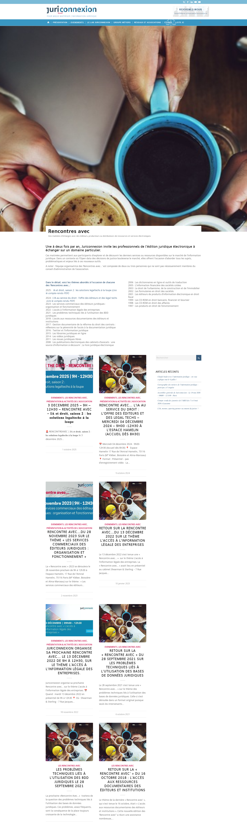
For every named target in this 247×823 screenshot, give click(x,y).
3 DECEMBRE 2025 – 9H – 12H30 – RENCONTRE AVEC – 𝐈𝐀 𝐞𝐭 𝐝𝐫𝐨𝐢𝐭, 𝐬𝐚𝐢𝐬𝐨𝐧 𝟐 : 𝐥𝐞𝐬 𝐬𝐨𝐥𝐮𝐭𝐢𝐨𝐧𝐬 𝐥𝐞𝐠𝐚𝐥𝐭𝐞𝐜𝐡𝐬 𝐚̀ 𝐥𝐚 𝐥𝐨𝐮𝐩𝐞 (69, 414)
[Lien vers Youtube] (195, 2)
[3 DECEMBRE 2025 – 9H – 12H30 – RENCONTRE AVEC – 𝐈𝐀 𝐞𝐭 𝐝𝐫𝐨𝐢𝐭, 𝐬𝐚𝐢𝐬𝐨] (69, 374)
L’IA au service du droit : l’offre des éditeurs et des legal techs (85, 297)
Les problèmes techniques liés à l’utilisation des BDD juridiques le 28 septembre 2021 (69, 778)
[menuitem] (48, 22)
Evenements (57, 397)
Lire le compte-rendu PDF (60, 300)
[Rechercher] (199, 22)
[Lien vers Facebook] (188, 2)
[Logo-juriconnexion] (71, 13)
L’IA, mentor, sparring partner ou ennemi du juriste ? (178, 408)
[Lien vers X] (184, 2)
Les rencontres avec (76, 397)
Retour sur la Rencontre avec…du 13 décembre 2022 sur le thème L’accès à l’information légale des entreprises (122, 536)
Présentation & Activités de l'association (69, 401)
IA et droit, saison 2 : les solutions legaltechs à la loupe (82, 290)
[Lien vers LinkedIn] (191, 2)
